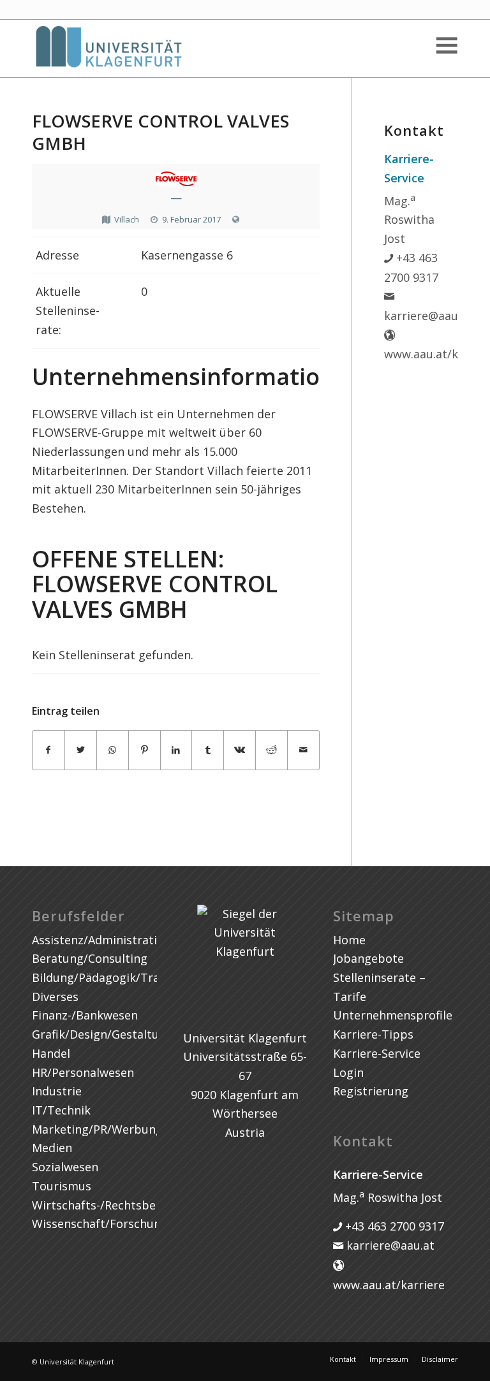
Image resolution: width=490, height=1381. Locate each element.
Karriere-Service (376, 1053)
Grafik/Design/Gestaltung (102, 1034)
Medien (52, 1147)
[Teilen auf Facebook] (48, 750)
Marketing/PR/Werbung (97, 1129)
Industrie (57, 1091)
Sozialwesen (65, 1166)
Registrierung (370, 1091)
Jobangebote (368, 958)
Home (349, 939)
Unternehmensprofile (392, 1015)
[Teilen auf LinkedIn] (176, 750)
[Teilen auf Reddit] (271, 750)
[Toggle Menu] (446, 46)
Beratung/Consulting (89, 958)
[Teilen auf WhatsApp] (112, 750)
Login (348, 1072)
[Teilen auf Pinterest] (144, 750)
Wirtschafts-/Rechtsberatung (112, 1205)
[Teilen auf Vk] (239, 750)
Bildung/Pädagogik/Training (109, 977)
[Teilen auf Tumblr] (207, 750)
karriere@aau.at (388, 1245)
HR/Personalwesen (83, 1072)
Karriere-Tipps (373, 1034)
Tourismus (61, 1186)
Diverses (55, 996)
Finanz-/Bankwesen (85, 1015)
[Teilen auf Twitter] (80, 750)
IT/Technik (61, 1110)
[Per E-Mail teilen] (303, 750)
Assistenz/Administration (101, 939)
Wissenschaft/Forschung (100, 1223)
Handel (51, 1053)
